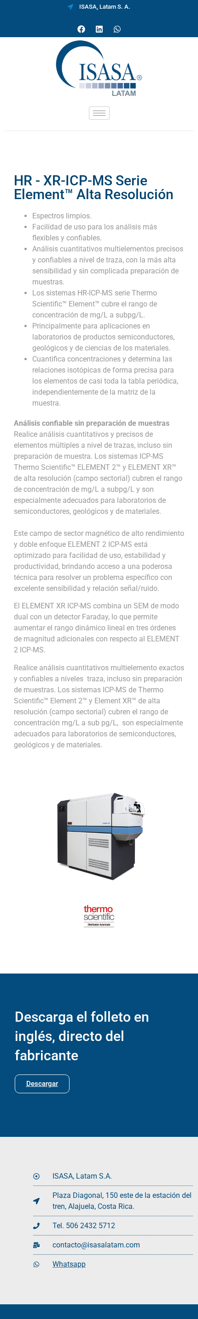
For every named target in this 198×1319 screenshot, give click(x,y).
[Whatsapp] (117, 29)
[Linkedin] (99, 29)
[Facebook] (81, 29)
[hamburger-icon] (99, 113)
